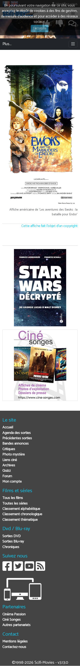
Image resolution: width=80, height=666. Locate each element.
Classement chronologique (22, 514)
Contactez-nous (14, 647)
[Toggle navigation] (73, 44)
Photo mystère (13, 454)
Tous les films (12, 498)
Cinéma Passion (14, 614)
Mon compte (12, 482)
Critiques (8, 449)
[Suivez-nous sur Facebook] (7, 569)
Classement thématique (20, 520)
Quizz (6, 471)
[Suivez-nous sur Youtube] (29, 569)
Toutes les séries (15, 504)
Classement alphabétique (21, 509)
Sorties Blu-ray (13, 541)
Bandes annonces (15, 444)
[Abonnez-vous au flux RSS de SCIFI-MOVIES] (40, 569)
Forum (7, 476)
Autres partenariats (16, 625)
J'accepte (39, 28)
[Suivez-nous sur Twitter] (18, 569)
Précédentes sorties (17, 438)
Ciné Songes (11, 620)
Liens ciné (9, 460)
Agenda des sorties (16, 433)
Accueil (7, 427)
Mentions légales (15, 641)
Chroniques (10, 547)
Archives (8, 465)
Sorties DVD (11, 536)
